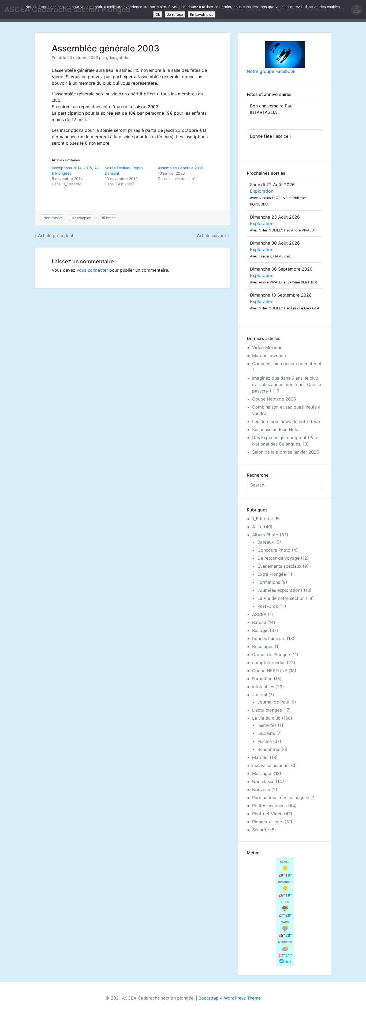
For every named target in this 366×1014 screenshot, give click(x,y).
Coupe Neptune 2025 (274, 399)
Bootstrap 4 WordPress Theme (230, 998)
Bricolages (262, 646)
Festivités (267, 725)
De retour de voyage (278, 558)
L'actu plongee (267, 710)
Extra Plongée (271, 574)
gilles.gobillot (118, 57)
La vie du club (266, 718)
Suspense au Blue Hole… (277, 429)
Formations (268, 582)
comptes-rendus (268, 662)
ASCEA (259, 614)
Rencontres (268, 749)
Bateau (259, 622)
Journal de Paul (273, 702)
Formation (262, 678)
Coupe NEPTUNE (269, 670)
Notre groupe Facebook (271, 71)
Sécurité (260, 829)
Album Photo (265, 534)
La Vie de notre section (281, 598)
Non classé (52, 218)
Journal (259, 694)
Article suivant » (213, 235)
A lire (257, 526)
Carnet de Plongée (271, 654)
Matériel (260, 757)
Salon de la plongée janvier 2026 (285, 452)
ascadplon (82, 218)
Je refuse (175, 14)
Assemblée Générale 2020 (181, 168)
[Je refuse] (359, 11)
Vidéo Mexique (267, 347)
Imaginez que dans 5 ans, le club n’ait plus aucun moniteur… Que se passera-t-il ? (286, 384)
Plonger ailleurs (267, 821)
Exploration (261, 191)
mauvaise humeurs (271, 765)
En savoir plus (201, 14)
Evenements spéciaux (279, 566)
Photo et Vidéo (267, 813)
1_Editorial (262, 518)
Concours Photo (273, 550)
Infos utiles (263, 686)
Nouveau (261, 789)
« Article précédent (53, 235)
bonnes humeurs (268, 638)
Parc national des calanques (280, 797)
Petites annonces (269, 805)
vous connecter (92, 270)
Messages (262, 773)
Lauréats (266, 733)
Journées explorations (279, 590)
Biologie (260, 630)
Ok (157, 14)
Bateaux (265, 542)
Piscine (110, 218)
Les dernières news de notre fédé (286, 421)
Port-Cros (267, 606)
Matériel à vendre (269, 355)
